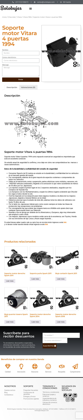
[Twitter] (70, 395)
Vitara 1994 (27, 17)
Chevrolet (12, 17)
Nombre (5, 50)
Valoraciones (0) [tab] (28, 87)
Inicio (4, 17)
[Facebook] (65, 395)
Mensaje (5, 65)
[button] (31, 8)
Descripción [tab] (12, 87)
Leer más (10, 281)
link (65, 222)
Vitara (19, 17)
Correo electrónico (9, 57)
